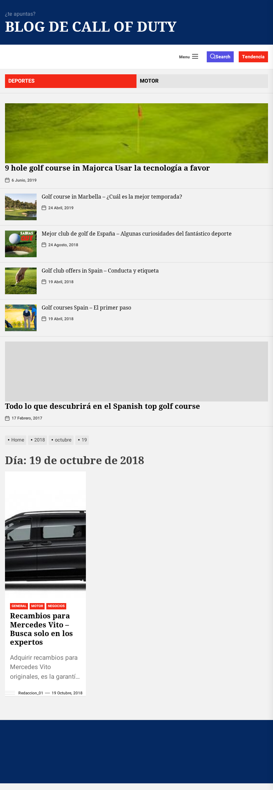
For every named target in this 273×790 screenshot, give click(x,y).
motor (149, 81)
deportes (21, 81)
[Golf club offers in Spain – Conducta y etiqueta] (21, 281)
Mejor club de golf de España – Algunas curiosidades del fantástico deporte (137, 233)
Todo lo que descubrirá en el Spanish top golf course (103, 406)
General (19, 606)
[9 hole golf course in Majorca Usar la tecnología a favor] (136, 133)
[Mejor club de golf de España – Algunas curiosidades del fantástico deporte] (21, 244)
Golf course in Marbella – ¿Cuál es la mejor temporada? (112, 196)
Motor (37, 606)
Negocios (56, 606)
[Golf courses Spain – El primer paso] (21, 318)
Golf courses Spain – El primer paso (86, 307)
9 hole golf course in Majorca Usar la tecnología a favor (107, 168)
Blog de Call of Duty (71, 26)
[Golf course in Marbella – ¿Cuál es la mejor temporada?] (21, 207)
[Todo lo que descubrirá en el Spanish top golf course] (136, 371)
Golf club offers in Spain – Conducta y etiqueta (100, 270)
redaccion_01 (30, 693)
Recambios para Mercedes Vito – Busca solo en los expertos (41, 628)
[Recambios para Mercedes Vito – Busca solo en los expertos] (45, 534)
